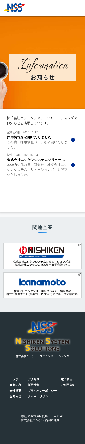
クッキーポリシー (39, 396)
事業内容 (15, 385)
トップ (14, 379)
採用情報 (33, 385)
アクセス (33, 379)
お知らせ (15, 396)
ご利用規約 (68, 385)
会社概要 (15, 390)
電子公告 (66, 379)
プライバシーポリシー (42, 390)
